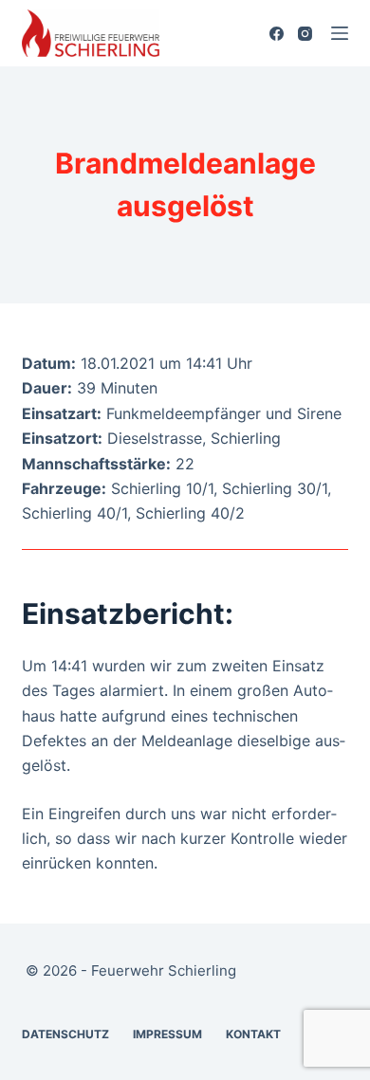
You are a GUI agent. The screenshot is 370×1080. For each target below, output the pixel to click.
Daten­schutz (65, 1034)
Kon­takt (253, 1034)
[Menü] (339, 33)
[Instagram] (305, 34)
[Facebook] (276, 34)
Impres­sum (167, 1034)
